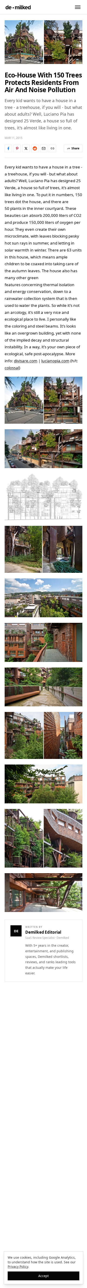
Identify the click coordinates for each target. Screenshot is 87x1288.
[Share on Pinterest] (17, 148)
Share (75, 148)
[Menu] (77, 7)
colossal (12, 367)
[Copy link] (52, 148)
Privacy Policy (18, 1266)
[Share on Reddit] (35, 148)
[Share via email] (43, 148)
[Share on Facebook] (8, 148)
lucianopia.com (55, 360)
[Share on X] (26, 148)
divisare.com (25, 360)
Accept (43, 1276)
